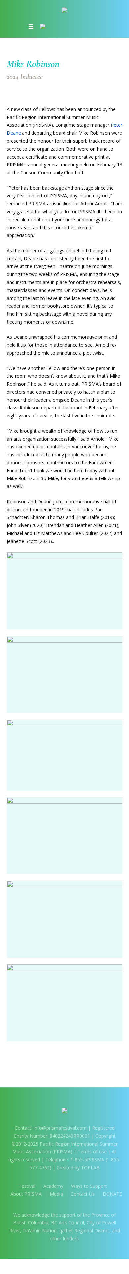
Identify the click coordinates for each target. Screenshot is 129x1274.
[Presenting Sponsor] (62, 26)
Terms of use (92, 1152)
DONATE (112, 1194)
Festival (27, 1186)
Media (56, 1194)
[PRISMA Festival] (64, 11)
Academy (53, 1186)
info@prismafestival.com (60, 1128)
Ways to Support (89, 1186)
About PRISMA (26, 1194)
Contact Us (83, 1194)
